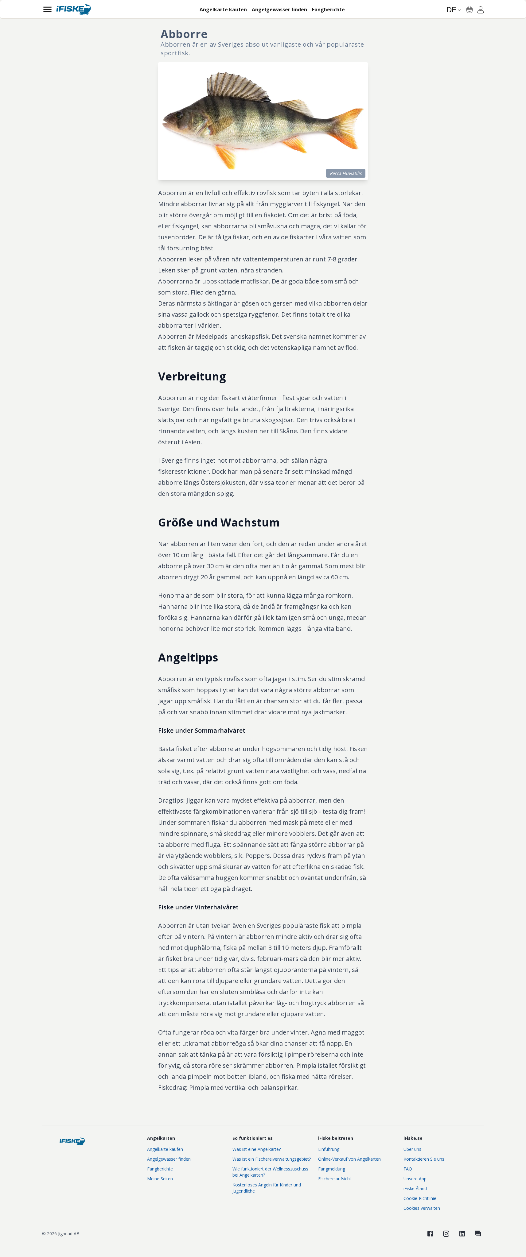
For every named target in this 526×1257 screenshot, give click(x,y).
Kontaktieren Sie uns (423, 1159)
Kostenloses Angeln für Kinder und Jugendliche (266, 1188)
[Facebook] (430, 1234)
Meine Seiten (160, 1179)
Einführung (328, 1149)
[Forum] (478, 1234)
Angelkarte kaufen (165, 1149)
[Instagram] (446, 1234)
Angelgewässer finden (169, 1159)
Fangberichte (160, 1169)
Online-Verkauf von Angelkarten (349, 1159)
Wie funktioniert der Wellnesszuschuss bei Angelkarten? (270, 1172)
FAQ (407, 1169)
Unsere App (415, 1179)
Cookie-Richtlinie (419, 1198)
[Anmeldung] (480, 10)
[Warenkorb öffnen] (469, 9)
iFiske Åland (415, 1188)
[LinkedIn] (462, 1234)
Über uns (412, 1149)
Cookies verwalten (421, 1208)
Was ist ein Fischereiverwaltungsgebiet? (271, 1159)
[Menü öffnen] (47, 9)
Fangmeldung (331, 1169)
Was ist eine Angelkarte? (256, 1149)
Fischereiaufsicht (334, 1179)
